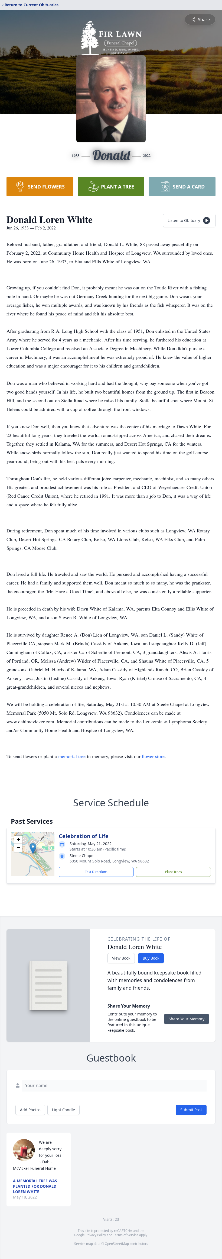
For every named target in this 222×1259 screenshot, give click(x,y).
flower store (153, 756)
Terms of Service (125, 1235)
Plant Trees (173, 872)
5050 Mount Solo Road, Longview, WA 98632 (109, 861)
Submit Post (191, 1109)
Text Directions (96, 872)
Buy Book (151, 958)
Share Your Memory (186, 1018)
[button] (33, 848)
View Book (121, 958)
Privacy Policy (96, 1235)
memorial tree (72, 756)
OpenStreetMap (117, 1243)
